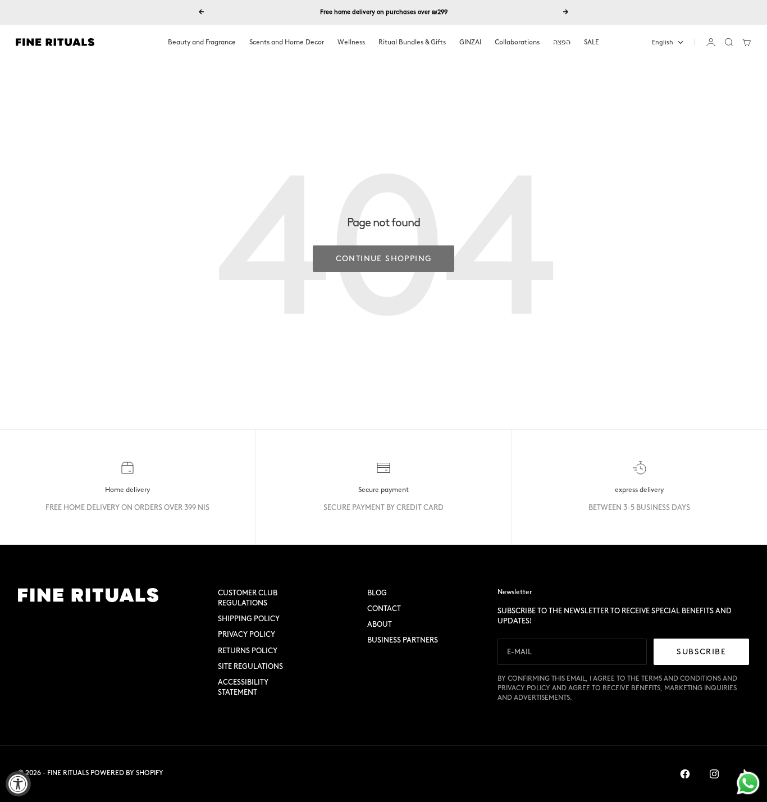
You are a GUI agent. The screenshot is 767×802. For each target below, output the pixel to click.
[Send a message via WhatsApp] (748, 783)
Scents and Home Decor (286, 42)
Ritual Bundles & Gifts (412, 42)
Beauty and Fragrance (202, 42)
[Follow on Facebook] (685, 774)
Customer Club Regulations (247, 598)
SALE (591, 42)
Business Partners (402, 640)
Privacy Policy (246, 634)
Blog (377, 593)
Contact (384, 608)
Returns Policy (247, 650)
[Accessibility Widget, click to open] (18, 783)
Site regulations (250, 666)
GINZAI (470, 42)
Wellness (351, 42)
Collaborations (517, 42)
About (379, 624)
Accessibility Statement (243, 687)
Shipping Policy (249, 618)
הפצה (561, 42)
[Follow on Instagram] (714, 774)
